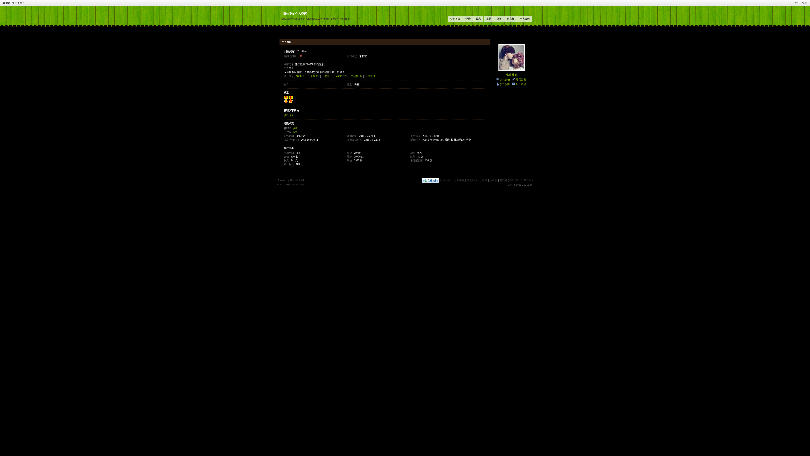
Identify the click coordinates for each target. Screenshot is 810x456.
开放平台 (459, 180)
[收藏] (326, 18)
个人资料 (525, 18)
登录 (804, 2)
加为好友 (505, 79)
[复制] (332, 18)
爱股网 (7, 2)
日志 (478, 18)
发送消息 (521, 84)
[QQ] (430, 180)
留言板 (510, 18)
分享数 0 (370, 76)
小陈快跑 (512, 75)
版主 (295, 128)
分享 (499, 18)
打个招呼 (505, 84)
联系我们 (446, 180)
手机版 (493, 180)
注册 (797, 2)
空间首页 (455, 18)
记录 (468, 18)
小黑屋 (483, 180)
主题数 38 (356, 76)
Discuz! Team (297, 184)
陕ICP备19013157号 (520, 180)
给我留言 (521, 79)
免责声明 (472, 180)
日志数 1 (327, 76)
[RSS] (346, 18)
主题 (488, 18)
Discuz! (294, 180)
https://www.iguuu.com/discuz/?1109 (301, 18)
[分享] (339, 18)
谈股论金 (289, 115)
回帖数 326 (341, 76)
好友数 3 (299, 76)
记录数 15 (313, 76)
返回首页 (17, 2)
